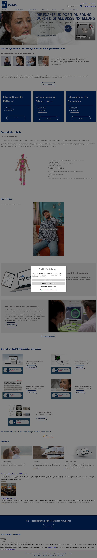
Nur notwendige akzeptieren (48, 283)
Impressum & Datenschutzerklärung (48, 290)
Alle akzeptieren (48, 280)
